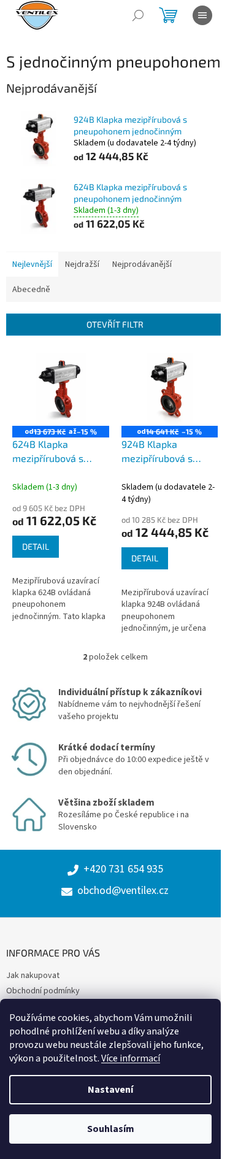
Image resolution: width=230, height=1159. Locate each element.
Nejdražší (82, 264)
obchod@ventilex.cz (123, 891)
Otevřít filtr (115, 324)
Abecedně (31, 289)
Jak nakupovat (32, 975)
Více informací (130, 1058)
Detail (35, 546)
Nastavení (110, 1089)
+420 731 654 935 (123, 869)
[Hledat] (138, 15)
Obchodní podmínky (43, 991)
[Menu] (202, 15)
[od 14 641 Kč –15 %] (169, 389)
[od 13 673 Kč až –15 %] (60, 389)
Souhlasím (110, 1129)
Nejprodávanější (142, 264)
